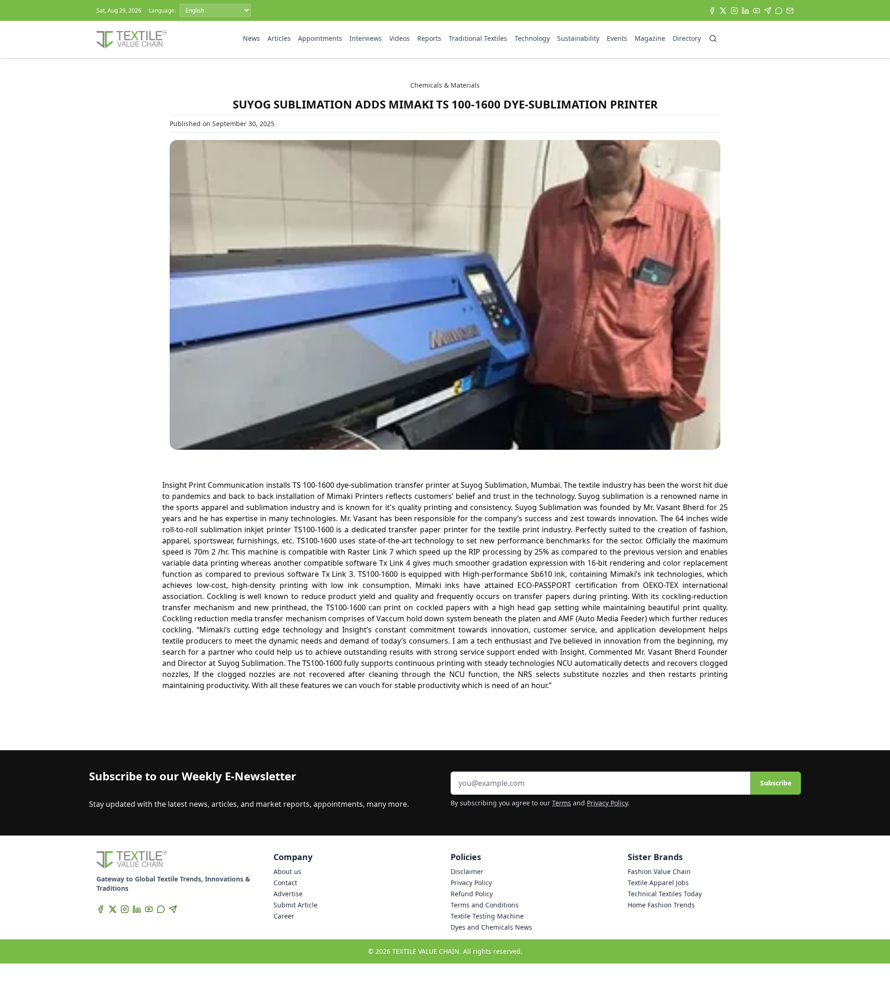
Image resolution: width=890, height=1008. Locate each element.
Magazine (650, 38)
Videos (399, 38)
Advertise (288, 893)
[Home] (131, 39)
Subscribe (775, 782)
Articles (279, 38)
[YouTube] (756, 10)
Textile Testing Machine (487, 916)
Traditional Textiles (478, 38)
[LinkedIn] (745, 10)
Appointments (320, 38)
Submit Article (295, 904)
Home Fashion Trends (661, 904)
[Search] (713, 38)
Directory (687, 38)
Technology (532, 38)
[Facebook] (712, 10)
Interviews (366, 38)
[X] (723, 10)
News (251, 38)
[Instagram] (734, 10)
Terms (561, 802)
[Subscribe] (790, 10)
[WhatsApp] (778, 10)
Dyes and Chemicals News (491, 927)
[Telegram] (767, 10)
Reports (429, 38)
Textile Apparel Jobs (658, 882)
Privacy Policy (607, 802)
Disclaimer (467, 871)
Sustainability (578, 38)
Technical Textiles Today (665, 893)
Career (283, 916)
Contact (285, 882)
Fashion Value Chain (659, 871)
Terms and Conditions (485, 904)
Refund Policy (472, 893)
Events (617, 38)
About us (287, 871)
